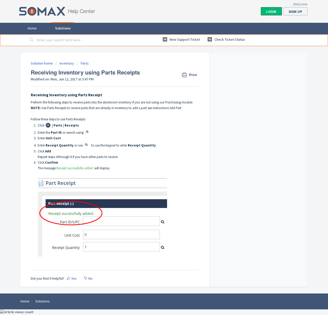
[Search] (31, 40)
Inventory (66, 63)
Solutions (63, 28)
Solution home (42, 63)
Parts (85, 63)
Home (32, 28)
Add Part (176, 108)
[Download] (154, 91)
